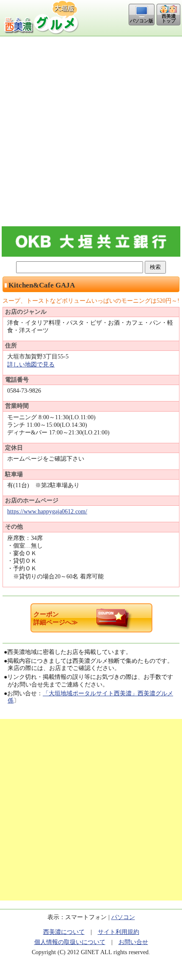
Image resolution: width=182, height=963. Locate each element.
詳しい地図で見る (31, 364)
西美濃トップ (169, 18)
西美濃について (64, 932)
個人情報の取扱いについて (69, 942)
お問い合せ (133, 942)
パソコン (123, 917)
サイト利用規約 (118, 932)
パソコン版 (141, 20)
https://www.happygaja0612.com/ (47, 511)
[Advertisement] (91, 131)
